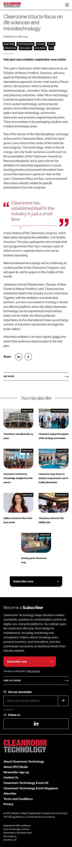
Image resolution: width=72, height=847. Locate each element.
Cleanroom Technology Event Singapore (30, 788)
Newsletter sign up (16, 772)
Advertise (9, 793)
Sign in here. (33, 671)
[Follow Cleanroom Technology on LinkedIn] (36, 724)
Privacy (8, 804)
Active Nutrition (40, 48)
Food (51, 48)
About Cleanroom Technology (23, 761)
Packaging (40, 44)
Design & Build (9, 44)
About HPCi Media (15, 767)
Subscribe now (23, 581)
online (56, 336)
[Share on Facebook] (28, 356)
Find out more (12, 680)
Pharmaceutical (25, 48)
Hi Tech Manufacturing (25, 44)
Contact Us (10, 777)
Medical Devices (10, 48)
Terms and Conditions (18, 799)
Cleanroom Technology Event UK (25, 783)
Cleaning (51, 44)
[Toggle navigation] (67, 4)
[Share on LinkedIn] (18, 356)
